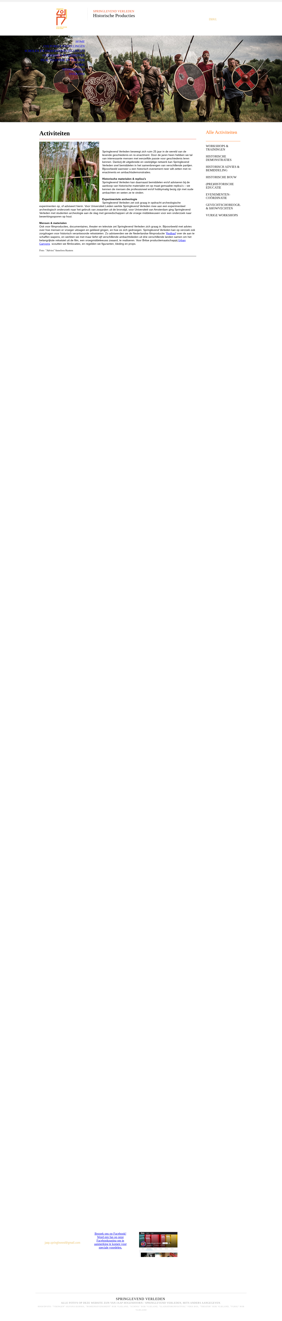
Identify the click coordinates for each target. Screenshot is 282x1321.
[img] (61, 19)
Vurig (80, 64)
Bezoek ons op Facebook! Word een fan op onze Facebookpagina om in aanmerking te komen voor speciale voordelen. (110, 1240)
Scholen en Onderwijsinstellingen (55, 50)
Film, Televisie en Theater (63, 60)
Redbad (171, 233)
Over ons (77, 74)
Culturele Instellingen (64, 46)
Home (80, 41)
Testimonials (73, 69)
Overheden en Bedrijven (64, 55)
